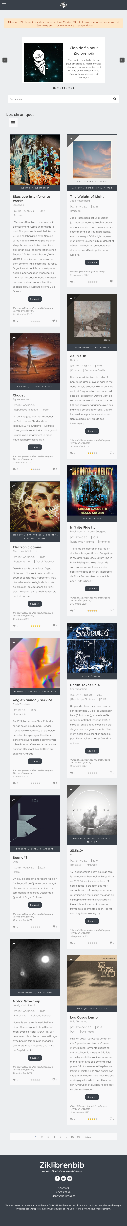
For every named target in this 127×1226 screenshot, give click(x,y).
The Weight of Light (87, 196)
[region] (63, 60)
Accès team (63, 1192)
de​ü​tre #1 (78, 356)
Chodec (19, 395)
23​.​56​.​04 (77, 851)
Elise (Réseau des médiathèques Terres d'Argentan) (88, 1107)
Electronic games (27, 547)
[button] (83, 62)
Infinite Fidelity (83, 527)
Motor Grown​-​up (26, 1001)
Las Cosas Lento (84, 1017)
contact (63, 1188)
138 (78, 1136)
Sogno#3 (20, 857)
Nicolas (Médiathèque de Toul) (87, 271)
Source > (35, 299)
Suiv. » (88, 1136)
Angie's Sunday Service (32, 700)
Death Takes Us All (86, 685)
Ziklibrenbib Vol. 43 (83, 54)
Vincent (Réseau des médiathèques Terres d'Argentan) (33, 309)
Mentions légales (63, 1196)
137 (72, 1136)
